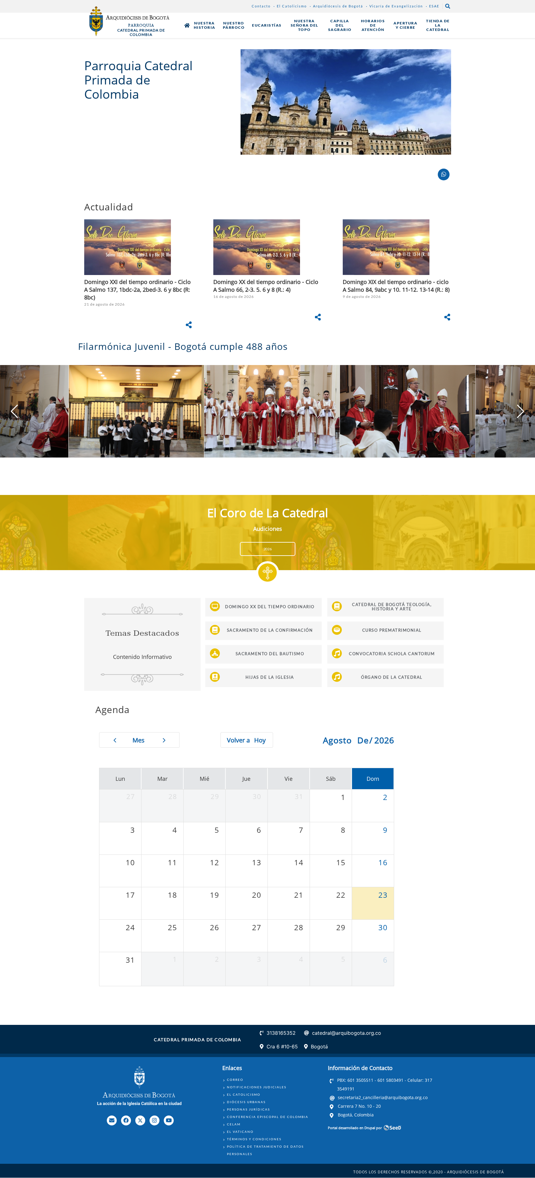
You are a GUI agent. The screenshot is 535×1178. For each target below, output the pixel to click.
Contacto (261, 6)
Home (187, 25)
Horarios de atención (373, 25)
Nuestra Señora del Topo (304, 25)
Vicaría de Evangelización (396, 6)
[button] (520, 411)
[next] (164, 740)
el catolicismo (243, 1094)
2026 (267, 549)
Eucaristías (267, 25)
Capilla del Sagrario (340, 25)
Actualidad (110, 206)
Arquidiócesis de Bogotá (338, 6)
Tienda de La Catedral (438, 25)
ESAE (434, 6)
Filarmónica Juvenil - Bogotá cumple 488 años (185, 346)
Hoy (260, 740)
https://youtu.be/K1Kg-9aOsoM (138, 276)
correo (235, 1079)
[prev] (114, 740)
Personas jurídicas (248, 1109)
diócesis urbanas (246, 1102)
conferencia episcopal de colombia (267, 1117)
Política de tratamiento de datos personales (265, 1150)
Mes (139, 740)
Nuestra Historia (204, 25)
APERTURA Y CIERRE (405, 25)
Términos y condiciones (254, 1139)
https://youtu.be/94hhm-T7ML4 (267, 276)
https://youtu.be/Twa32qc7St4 (397, 276)
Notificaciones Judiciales (256, 1087)
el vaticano (240, 1131)
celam (234, 1124)
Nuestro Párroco (234, 25)
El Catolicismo (292, 6)
